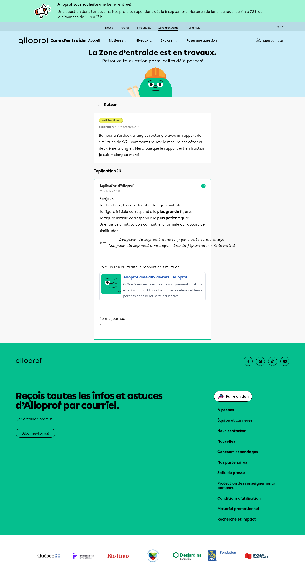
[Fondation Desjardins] (187, 556)
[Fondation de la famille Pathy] (83, 555)
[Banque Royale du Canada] (222, 555)
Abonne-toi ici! (35, 433)
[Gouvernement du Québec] (49, 556)
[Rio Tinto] (118, 556)
